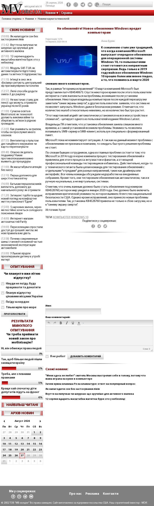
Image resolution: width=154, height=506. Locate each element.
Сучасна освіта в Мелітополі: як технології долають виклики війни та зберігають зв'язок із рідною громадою (18, 117)
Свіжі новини (22, 30)
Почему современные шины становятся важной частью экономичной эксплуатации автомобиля (21, 244)
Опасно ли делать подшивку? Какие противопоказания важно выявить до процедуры (17, 157)
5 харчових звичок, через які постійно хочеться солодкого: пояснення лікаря (22, 210)
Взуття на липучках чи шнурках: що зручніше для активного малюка (19, 48)
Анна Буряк (108, 41)
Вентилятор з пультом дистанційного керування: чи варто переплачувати (19, 143)
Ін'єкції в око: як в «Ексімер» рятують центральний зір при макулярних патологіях (21, 82)
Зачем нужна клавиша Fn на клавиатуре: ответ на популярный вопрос (90, 384)
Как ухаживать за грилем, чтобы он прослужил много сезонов (21, 132)
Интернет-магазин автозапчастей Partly (17, 220)
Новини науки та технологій (53, 19)
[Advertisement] (99, 272)
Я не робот (58, 356)
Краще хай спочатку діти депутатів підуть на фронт (20, 390)
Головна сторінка (11, 19)
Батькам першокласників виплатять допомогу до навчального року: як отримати (21, 187)
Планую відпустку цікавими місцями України (24, 294)
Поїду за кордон (17, 301)
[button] (49, 323)
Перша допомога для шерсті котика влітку (19, 177)
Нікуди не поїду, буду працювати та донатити (23, 285)
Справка (66, 13)
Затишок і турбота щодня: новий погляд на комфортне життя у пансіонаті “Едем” (22, 198)
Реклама (92, 494)
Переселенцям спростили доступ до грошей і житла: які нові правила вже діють (22, 230)
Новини (50, 13)
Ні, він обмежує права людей (21, 348)
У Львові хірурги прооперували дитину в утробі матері (20, 256)
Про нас (75, 494)
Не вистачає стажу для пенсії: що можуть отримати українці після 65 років (19, 103)
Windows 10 (79, 217)
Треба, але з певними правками (16, 376)
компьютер (61, 217)
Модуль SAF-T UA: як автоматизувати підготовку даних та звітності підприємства (21, 71)
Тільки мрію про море (21, 307)
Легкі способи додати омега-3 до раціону (19, 93)
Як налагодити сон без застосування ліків (19, 38)
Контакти (111, 494)
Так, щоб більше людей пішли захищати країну (21, 361)
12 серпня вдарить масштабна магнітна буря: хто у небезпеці (20, 59)
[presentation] (48, 323)
